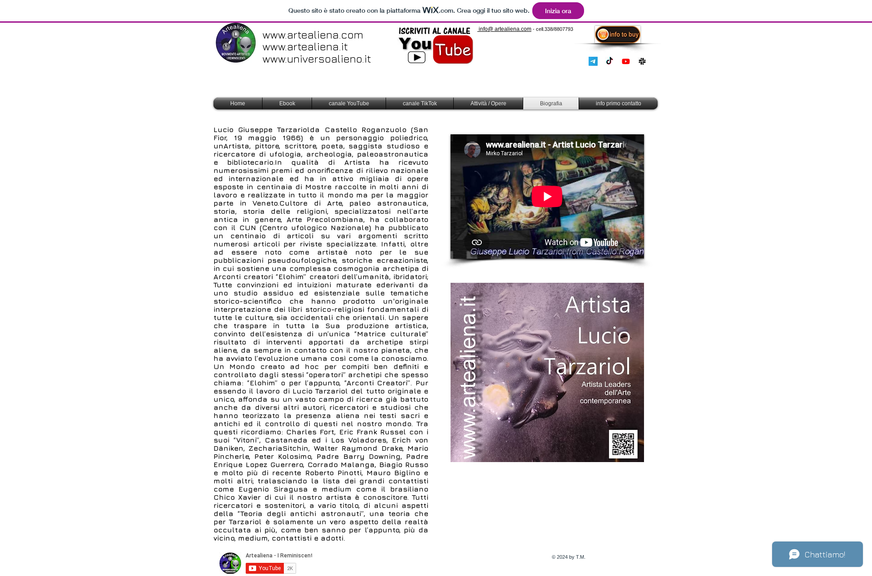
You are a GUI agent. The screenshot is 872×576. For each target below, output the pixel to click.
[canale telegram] (593, 61)
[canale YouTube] (625, 61)
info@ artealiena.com (504, 29)
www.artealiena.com (313, 34)
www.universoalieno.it (317, 58)
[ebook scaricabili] (642, 61)
